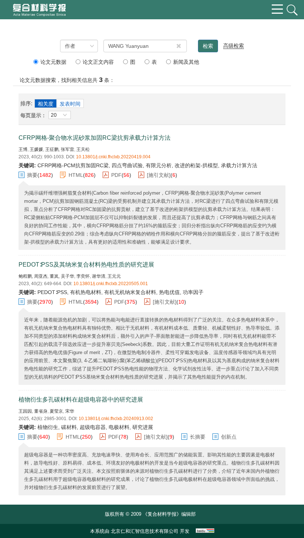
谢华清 (98, 276)
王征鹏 (52, 149)
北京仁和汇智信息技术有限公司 (144, 531)
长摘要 (197, 437)
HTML (76, 175)
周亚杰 (40, 276)
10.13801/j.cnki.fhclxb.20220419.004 (113, 156)
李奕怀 (83, 276)
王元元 (114, 276)
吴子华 (67, 276)
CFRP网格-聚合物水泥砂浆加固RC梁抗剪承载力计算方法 (95, 138)
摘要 (32, 175)
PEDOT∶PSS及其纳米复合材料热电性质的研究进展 (86, 264)
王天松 (83, 149)
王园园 (25, 411)
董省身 (40, 411)
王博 (23, 149)
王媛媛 (36, 149)
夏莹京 (56, 411)
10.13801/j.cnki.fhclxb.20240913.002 (116, 418)
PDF (116, 175)
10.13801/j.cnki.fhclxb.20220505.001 (110, 283)
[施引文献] (159, 175)
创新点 (229, 437)
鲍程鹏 (25, 276)
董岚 (54, 276)
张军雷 (67, 149)
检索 (208, 46)
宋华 (69, 411)
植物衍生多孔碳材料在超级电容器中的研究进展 (81, 399)
